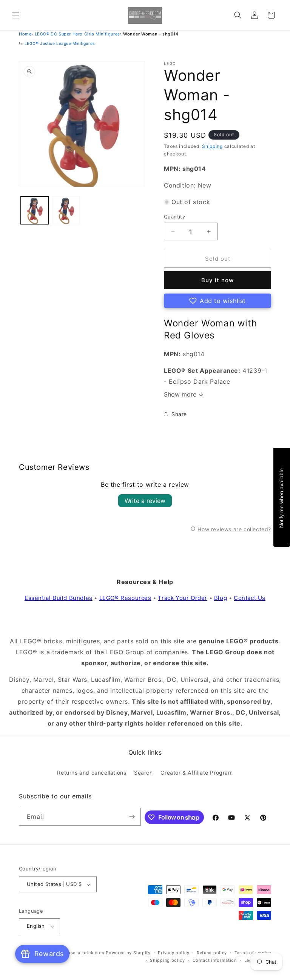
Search (143, 772)
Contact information (215, 960)
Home (25, 34)
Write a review (145, 500)
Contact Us (249, 597)
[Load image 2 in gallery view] (66, 210)
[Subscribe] (132, 817)
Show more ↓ (184, 394)
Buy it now (217, 280)
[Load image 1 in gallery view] (34, 210)
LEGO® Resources (125, 597)
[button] (16, 15)
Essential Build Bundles (59, 597)
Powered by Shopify (128, 952)
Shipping (212, 146)
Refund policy (212, 952)
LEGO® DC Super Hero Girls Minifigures (77, 34)
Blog (220, 597)
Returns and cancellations (91, 772)
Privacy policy (173, 952)
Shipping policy (167, 960)
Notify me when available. (281, 497)
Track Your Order (182, 597)
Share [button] (179, 414)
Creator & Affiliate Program (196, 772)
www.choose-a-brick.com (75, 952)
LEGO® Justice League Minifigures (60, 43)
